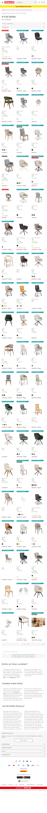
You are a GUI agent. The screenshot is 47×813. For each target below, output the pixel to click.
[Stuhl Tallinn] (38, 557)
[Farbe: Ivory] (32, 245)
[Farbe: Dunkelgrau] (2, 276)
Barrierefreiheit (40, 784)
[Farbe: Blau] (32, 56)
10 (27, 644)
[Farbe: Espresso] (2, 365)
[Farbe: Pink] (22, 514)
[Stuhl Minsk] (8, 196)
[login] (42, 2)
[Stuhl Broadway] (8, 468)
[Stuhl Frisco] (23, 228)
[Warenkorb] (44, 2)
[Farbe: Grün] (17, 88)
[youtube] (27, 761)
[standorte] (39, 2)
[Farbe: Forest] (34, 637)
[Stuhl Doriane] (8, 590)
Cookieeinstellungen (30, 784)
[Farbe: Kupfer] (34, 454)
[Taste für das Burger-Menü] (2, 2)
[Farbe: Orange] (6, 424)
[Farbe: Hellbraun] (2, 247)
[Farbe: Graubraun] (32, 276)
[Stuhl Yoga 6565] (38, 408)
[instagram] (23, 761)
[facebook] (16, 761)
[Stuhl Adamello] (8, 102)
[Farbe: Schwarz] (17, 606)
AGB (16, 784)
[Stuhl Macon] (38, 498)
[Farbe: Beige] (34, 56)
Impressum (11, 784)
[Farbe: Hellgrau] (17, 119)
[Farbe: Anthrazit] (4, 150)
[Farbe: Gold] (4, 306)
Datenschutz (21, 784)
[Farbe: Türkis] (2, 395)
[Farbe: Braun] (32, 88)
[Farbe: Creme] (2, 54)
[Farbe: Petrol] (17, 306)
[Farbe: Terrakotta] (32, 485)
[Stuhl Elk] (8, 349)
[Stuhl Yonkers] (8, 37)
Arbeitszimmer (12, 677)
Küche (18, 675)
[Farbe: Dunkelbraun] (32, 395)
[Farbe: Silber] (21, 424)
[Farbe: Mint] (21, 514)
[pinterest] (20, 761)
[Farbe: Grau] (2, 150)
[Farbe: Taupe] (32, 150)
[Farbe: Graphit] (17, 454)
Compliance (4, 784)
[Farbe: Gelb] (21, 183)
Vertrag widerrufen (41, 790)
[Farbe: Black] (19, 514)
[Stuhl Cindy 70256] (23, 620)
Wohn (4, 677)
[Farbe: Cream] (32, 544)
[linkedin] (31, 761)
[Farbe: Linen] (19, 454)
